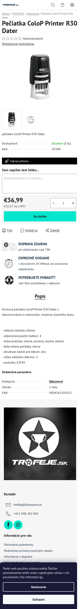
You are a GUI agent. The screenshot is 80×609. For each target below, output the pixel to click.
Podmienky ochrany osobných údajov (28, 551)
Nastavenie (38, 587)
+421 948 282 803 (26, 513)
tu (41, 577)
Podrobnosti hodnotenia (18, 44)
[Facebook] (8, 524)
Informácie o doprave (18, 556)
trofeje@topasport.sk (28, 504)
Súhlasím (38, 599)
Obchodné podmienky (18, 545)
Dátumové (56, 381)
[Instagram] (18, 524)
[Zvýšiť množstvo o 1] (73, 203)
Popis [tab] (40, 296)
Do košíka (40, 216)
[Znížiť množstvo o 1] (54, 203)
